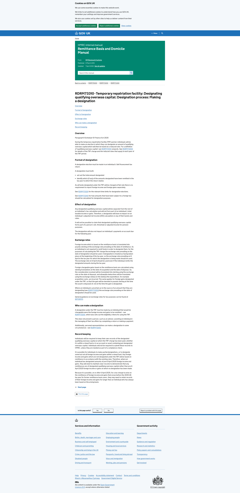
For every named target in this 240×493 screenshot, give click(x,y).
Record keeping (81, 127)
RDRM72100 (106, 149)
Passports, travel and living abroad (119, 454)
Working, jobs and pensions (116, 463)
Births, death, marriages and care (88, 437)
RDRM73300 (115, 83)
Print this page (83, 394)
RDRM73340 (83, 196)
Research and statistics (146, 446)
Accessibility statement (105, 475)
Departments (142, 433)
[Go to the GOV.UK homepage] (82, 33)
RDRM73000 (103, 83)
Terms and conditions (132, 475)
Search (131, 73)
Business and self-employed (85, 442)
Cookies (91, 475)
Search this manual (86, 73)
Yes (99, 410)
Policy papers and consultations (149, 450)
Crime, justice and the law (85, 454)
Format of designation (83, 110)
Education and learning (115, 433)
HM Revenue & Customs (94, 60)
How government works (146, 458)
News (139, 437)
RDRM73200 (80, 315)
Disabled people (81, 458)
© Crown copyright (157, 487)
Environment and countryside (117, 442)
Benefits (78, 433)
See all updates (100, 66)
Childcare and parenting (84, 446)
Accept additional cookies (86, 26)
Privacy (83, 475)
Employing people (113, 437)
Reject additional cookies (109, 26)
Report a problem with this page (151, 410)
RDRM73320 (83, 191)
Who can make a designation (86, 123)
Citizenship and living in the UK (86, 450)
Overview (78, 106)
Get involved (141, 463)
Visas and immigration (114, 458)
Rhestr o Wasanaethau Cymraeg (87, 478)
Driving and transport (83, 463)
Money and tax (111, 450)
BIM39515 (79, 299)
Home (77, 38)
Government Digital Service (111, 478)
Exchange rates (81, 118)
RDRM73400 (128, 149)
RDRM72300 (93, 290)
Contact (119, 475)
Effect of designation (83, 114)
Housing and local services (116, 446)
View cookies (126, 26)
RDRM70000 (92, 83)
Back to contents (80, 83)
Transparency (142, 454)
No (110, 410)
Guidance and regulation (146, 442)
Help (77, 475)
